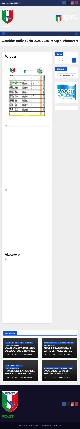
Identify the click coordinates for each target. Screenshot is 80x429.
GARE (16, 343)
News (21, 343)
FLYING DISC (63, 368)
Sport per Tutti (49, 345)
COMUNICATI (9, 343)
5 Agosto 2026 (12, 377)
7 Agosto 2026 (12, 354)
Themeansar (57, 425)
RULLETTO (19, 365)
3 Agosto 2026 (51, 377)
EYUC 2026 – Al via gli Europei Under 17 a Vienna (56, 373)
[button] (73, 34)
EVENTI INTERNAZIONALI (51, 343)
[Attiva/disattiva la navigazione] (38, 33)
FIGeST (7, 26)
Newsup (48, 425)
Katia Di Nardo (26, 354)
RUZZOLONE (28, 343)
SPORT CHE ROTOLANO (12, 345)
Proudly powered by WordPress (29, 425)
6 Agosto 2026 (51, 354)
